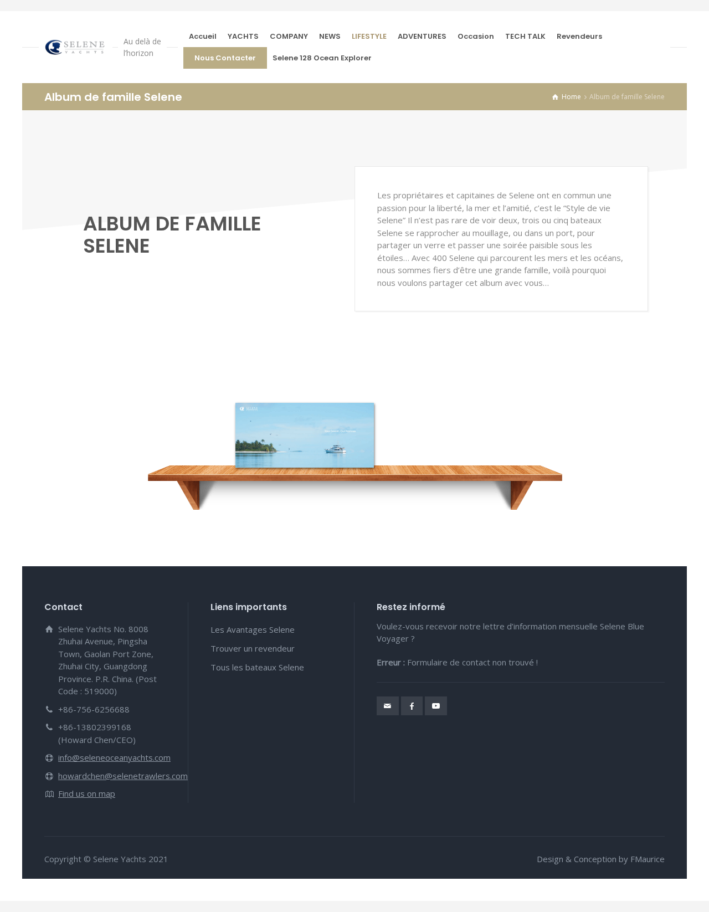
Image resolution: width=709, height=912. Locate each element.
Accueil (203, 36)
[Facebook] (412, 705)
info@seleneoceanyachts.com (114, 757)
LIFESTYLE (369, 36)
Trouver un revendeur (252, 648)
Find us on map (86, 793)
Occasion (476, 36)
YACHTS (243, 36)
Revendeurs (579, 36)
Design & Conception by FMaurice (601, 858)
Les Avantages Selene (252, 629)
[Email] (388, 705)
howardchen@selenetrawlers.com (123, 775)
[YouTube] (436, 705)
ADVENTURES (422, 36)
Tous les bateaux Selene (257, 667)
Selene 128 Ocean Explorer (322, 58)
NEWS (330, 36)
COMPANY (289, 36)
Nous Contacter (225, 58)
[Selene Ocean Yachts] (75, 47)
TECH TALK (525, 36)
